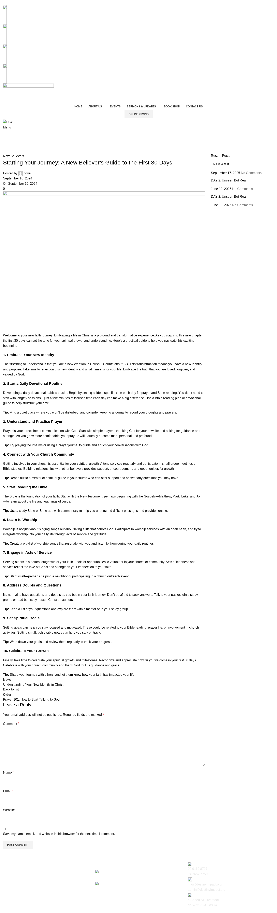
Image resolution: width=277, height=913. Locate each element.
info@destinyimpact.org (27, 34)
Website (9, 810)
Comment (11, 723)
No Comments (251, 173)
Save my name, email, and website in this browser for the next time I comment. (59, 834)
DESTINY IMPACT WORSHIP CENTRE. (34, 910)
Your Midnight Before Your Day (117, 876)
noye (27, 173)
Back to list (11, 689)
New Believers (27, 142)
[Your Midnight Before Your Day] (119, 872)
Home (7, 142)
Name (8, 772)
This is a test (220, 164)
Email (8, 791)
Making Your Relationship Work (118, 889)
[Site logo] (28, 93)
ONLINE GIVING (139, 114)
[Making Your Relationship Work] (119, 884)
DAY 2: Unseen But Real (229, 180)
